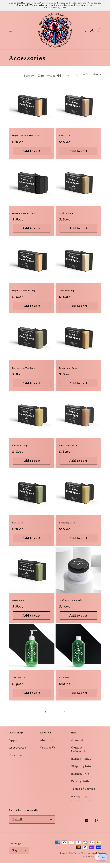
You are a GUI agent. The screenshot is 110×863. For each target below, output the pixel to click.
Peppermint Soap (68, 368)
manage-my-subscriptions (81, 798)
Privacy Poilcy (81, 781)
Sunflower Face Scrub (70, 600)
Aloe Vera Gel (66, 677)
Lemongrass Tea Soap (23, 368)
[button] (10, 30)
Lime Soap (64, 135)
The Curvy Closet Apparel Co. (85, 853)
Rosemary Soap (67, 522)
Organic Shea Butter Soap (25, 135)
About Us (46, 740)
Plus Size (15, 755)
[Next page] (64, 711)
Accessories (17, 747)
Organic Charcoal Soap (24, 213)
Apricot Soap (66, 213)
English (17, 850)
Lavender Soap (20, 445)
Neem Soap (18, 600)
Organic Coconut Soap (24, 290)
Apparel (14, 740)
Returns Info (80, 774)
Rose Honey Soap (68, 445)
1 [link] (45, 711)
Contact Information (79, 749)
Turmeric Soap (67, 290)
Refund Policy (81, 759)
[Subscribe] (51, 819)
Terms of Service (83, 789)
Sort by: (29, 75)
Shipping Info (81, 766)
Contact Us (48, 747)
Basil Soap (17, 522)
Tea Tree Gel (18, 677)
